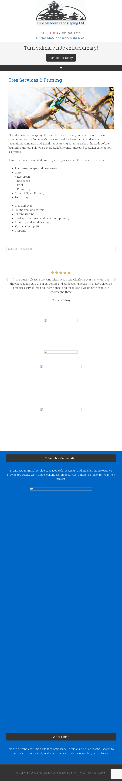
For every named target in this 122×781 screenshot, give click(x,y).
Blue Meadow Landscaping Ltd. (55, 772)
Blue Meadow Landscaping (61, 13)
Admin (102, 772)
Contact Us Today (61, 58)
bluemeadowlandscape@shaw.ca (60, 38)
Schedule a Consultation (61, 458)
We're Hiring (61, 737)
